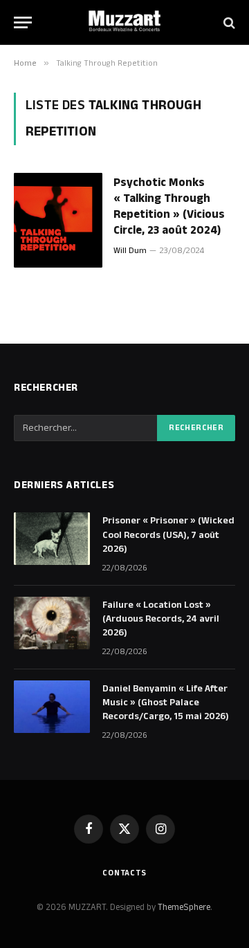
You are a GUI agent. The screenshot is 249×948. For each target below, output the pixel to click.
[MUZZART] (124, 22)
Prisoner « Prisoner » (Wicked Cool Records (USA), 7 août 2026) (168, 534)
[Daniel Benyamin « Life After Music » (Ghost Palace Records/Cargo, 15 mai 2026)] (52, 706)
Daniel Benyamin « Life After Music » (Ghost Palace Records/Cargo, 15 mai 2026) (165, 702)
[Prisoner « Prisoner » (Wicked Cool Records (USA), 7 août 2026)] (52, 538)
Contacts (124, 873)
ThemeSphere (184, 907)
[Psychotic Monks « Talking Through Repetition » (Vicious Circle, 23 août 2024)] (58, 220)
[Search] (228, 22)
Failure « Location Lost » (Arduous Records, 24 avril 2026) (160, 619)
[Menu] (23, 22)
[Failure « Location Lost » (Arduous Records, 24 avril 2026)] (52, 623)
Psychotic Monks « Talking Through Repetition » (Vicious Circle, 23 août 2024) (169, 206)
